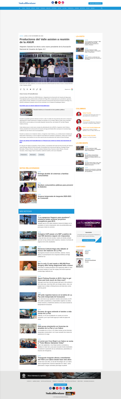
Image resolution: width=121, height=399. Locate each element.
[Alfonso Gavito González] (79, 136)
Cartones (54, 8)
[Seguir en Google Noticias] (72, 89)
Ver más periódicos (95, 3)
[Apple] (67, 388)
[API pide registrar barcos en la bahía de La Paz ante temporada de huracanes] (28, 299)
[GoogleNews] (64, 388)
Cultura (64, 8)
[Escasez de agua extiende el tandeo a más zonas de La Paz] (28, 315)
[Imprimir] (40, 89)
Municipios (33, 154)
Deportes (82, 8)
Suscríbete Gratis (88, 240)
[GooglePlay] (70, 388)
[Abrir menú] (19, 8)
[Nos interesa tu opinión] (60, 375)
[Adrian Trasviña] (79, 114)
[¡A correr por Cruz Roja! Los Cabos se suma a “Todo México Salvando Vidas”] (28, 345)
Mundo (37, 8)
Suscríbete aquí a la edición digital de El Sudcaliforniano (34, 105)
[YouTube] (59, 2)
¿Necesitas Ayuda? (60, 384)
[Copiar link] (37, 89)
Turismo (77, 8)
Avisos (88, 8)
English (28, 8)
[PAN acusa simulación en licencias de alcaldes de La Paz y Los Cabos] (28, 330)
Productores (24, 154)
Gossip (59, 8)
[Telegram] (30, 89)
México (33, 8)
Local (23, 8)
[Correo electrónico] (33, 89)
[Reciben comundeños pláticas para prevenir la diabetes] (28, 187)
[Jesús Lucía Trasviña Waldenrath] (79, 129)
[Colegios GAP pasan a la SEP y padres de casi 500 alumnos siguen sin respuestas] (28, 237)
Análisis (48, 8)
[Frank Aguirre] (79, 121)
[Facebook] (52, 2)
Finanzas (43, 8)
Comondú (41, 154)
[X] (56, 2)
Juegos (92, 8)
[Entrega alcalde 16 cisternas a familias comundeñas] (28, 176)
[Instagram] (63, 2)
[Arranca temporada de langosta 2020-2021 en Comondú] (28, 198)
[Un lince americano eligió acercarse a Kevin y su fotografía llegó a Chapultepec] (80, 148)
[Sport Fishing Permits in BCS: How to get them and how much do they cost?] (28, 283)
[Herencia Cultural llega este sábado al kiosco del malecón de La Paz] (28, 252)
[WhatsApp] (27, 89)
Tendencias (71, 8)
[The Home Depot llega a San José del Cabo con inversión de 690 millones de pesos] (80, 162)
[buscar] (102, 8)
